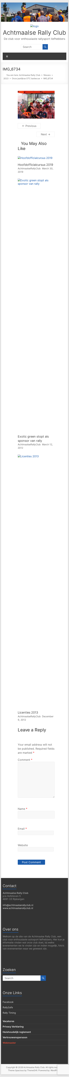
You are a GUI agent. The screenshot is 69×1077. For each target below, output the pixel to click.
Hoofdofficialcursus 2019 (35, 164)
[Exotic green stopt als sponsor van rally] (36, 180)
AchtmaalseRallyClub (29, 168)
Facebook (8, 1002)
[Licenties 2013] (36, 456)
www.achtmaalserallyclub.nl (18, 908)
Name (22, 808)
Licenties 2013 (28, 712)
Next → (45, 134)
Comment (25, 759)
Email (22, 828)
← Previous (29, 126)
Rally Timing (9, 1012)
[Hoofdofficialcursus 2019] (35, 158)
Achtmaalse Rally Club (34, 32)
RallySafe (8, 1007)
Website (23, 845)
